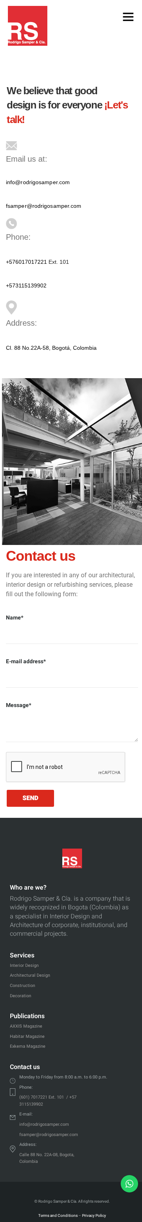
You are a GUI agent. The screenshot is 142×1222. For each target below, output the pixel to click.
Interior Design (24, 965)
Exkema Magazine (27, 1046)
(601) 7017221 (33, 1097)
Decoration (20, 996)
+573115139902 (26, 285)
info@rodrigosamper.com (38, 182)
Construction (22, 985)
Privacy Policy (94, 1215)
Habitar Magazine (27, 1036)
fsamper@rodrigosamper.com (44, 206)
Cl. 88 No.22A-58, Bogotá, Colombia (51, 348)
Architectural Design (30, 975)
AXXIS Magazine (26, 1026)
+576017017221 (26, 262)
